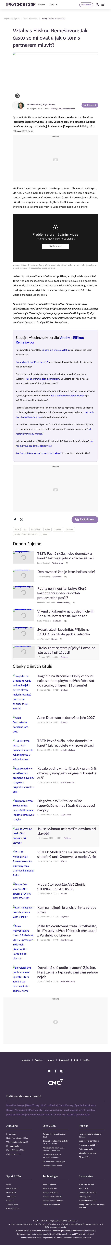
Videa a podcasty (30, 19)
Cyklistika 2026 (13, 1209)
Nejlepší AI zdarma (50, 1193)
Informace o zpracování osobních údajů (33, 1234)
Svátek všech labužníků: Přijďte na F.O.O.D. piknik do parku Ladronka (63, 632)
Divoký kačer (84, 1157)
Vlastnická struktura (84, 1234)
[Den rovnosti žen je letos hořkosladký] (23, 576)
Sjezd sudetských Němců (89, 1141)
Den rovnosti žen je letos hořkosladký (66, 572)
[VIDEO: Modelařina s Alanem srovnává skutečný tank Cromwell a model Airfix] (23, 864)
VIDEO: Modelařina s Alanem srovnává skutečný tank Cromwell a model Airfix (67, 855)
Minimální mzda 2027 (88, 1201)
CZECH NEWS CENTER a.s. (66, 1221)
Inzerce (51, 1060)
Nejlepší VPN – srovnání (53, 1201)
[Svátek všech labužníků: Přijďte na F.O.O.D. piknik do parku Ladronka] (23, 634)
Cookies (53, 1234)
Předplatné (64, 1060)
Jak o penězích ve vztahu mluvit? (67, 395)
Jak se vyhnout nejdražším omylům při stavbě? (66, 831)
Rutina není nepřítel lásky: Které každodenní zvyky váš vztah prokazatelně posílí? (61, 593)
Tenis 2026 (11, 1197)
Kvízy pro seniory (13, 1146)
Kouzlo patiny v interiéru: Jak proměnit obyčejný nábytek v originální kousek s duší (66, 773)
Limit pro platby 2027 (88, 1193)
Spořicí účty (83, 1189)
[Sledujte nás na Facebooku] (55, 1071)
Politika (83, 1125)
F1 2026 (10, 1201)
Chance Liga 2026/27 (64, 1115)
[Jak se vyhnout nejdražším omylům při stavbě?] (24, 836)
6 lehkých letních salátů (52, 1166)
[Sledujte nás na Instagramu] (62, 1071)
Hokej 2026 (11, 1193)
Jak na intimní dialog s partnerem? (43, 379)
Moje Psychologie (15, 1105)
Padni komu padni (86, 1149)
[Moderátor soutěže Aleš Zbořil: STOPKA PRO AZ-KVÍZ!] (23, 891)
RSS (76, 1060)
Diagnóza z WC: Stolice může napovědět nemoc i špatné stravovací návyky (66, 805)
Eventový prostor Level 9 (39, 1115)
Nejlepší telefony (50, 1189)
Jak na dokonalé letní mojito (54, 1162)
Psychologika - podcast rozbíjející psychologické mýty (56, 1110)
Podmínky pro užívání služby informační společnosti (74, 1231)
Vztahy (41, 4)
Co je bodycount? (13, 1154)
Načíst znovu (55, 246)
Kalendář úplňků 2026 (15, 1150)
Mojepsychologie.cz (11, 19)
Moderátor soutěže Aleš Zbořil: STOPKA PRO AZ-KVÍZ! (61, 887)
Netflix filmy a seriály (51, 1205)
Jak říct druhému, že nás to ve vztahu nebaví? (38, 453)
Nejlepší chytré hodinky (52, 1197)
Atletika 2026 (12, 1205)
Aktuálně (12, 1125)
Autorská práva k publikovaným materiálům (33, 1231)
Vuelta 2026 (83, 1115)
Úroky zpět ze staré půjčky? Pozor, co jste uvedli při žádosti (66, 650)
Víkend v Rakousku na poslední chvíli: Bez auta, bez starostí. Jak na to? (65, 614)
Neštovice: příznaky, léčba (17, 1138)
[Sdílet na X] (21, 519)
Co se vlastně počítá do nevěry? (32, 362)
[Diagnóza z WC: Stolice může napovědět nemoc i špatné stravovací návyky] (23, 810)
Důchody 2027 (85, 1197)
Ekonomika (86, 1176)
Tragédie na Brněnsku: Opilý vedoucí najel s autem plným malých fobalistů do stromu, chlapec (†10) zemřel (65, 681)
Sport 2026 (13, 1176)
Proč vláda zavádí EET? (88, 1145)
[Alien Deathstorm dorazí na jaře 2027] (23, 725)
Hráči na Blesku (49, 1105)
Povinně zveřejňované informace (77, 1238)
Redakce (38, 1060)
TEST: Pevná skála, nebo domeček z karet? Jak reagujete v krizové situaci (65, 556)
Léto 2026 (49, 1125)
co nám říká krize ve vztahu (55, 350)
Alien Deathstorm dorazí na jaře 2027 (66, 718)
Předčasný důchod (86, 1184)
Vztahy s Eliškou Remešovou (53, 19)
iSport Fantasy (66, 1105)
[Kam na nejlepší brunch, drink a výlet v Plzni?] (23, 912)
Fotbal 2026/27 (13, 1189)
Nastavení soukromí (66, 1234)
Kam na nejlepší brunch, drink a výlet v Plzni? (66, 910)
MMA (8, 1184)
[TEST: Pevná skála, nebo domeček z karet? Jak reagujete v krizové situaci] (23, 558)
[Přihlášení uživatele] (97, 5)
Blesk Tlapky (32, 1105)
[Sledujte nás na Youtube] (49, 1071)
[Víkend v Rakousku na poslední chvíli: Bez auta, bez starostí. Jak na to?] (23, 616)
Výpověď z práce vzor (87, 1153)
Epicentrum (11, 1134)
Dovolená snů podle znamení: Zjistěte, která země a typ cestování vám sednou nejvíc (67, 972)
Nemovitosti (21, 1110)
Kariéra (86, 1060)
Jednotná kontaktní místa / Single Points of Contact (41, 1238)
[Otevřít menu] (103, 5)
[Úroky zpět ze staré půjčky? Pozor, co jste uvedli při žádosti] (24, 652)
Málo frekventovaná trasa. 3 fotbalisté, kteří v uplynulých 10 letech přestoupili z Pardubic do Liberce (67, 931)
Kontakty (26, 1060)
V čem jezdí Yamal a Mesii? (17, 1142)
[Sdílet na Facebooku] (15, 519)
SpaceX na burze (49, 1184)
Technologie (50, 1176)
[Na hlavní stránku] (21, 4)
